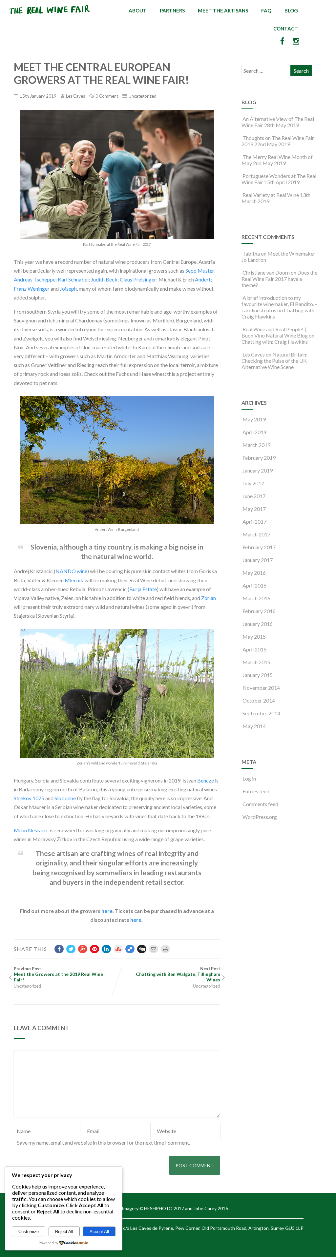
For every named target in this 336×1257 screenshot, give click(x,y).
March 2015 (256, 662)
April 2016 (254, 585)
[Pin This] (94, 949)
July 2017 (253, 483)
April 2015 (254, 649)
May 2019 (254, 419)
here (107, 911)
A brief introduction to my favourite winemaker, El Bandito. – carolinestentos (280, 304)
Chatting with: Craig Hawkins (275, 341)
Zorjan (208, 598)
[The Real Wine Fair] (50, 17)
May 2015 (254, 636)
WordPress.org (259, 817)
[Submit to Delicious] (130, 949)
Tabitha (251, 253)
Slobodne (65, 798)
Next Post (178, 974)
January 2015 (257, 675)
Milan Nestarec (31, 830)
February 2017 (259, 547)
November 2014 (261, 688)
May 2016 (254, 573)
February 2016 (259, 611)
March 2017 (256, 534)
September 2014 (261, 713)
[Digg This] (141, 949)
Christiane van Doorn (266, 272)
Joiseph (68, 288)
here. (136, 920)
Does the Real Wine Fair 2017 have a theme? (279, 278)
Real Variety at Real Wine (270, 195)
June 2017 (253, 496)
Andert (203, 279)
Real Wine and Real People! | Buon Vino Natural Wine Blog (275, 332)
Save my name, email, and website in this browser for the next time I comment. (103, 1142)
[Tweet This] (70, 949)
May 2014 (254, 726)
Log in (249, 778)
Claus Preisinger (138, 279)
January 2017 (257, 560)
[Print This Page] (165, 949)
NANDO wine (71, 571)
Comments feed (260, 804)
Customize (28, 1231)
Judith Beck (104, 279)
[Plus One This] (82, 949)
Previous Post (58, 974)
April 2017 (254, 521)
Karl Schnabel (73, 279)
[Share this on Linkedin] (106, 949)
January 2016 (257, 624)
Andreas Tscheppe (34, 279)
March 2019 (256, 445)
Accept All (99, 1231)
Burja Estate (143, 589)
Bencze (205, 780)
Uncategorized (143, 96)
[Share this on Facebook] (59, 949)
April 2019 (254, 432)
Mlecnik (74, 580)
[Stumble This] (118, 949)
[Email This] (153, 949)
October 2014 (258, 700)
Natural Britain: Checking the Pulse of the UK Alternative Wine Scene (274, 360)
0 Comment (106, 96)
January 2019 (257, 470)
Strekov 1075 (29, 798)
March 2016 (256, 598)
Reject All (64, 1231)
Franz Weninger (32, 288)
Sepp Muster (199, 270)
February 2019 (259, 457)
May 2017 (254, 509)
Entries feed (255, 791)
